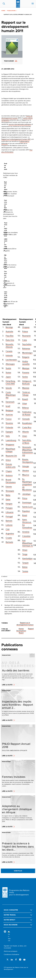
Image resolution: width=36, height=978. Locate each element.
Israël (8, 406)
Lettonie (9, 525)
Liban (24, 436)
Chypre (9, 471)
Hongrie (9, 503)
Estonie (9, 486)
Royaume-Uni (11, 455)
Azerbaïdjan (27, 558)
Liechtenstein (11, 359)
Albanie (25, 431)
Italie (8, 436)
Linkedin (12, 959)
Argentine (10, 533)
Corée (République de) (11, 395)
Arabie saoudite (26, 362)
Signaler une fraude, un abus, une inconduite (15, 947)
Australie (9, 331)
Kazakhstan (27, 423)
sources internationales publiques (20, 124)
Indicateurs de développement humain (5, 295)
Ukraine (25, 470)
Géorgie (25, 466)
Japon (8, 376)
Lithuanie (9, 512)
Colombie (26, 536)
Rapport (31, 629)
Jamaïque (26, 494)
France (9, 418)
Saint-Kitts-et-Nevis (26, 441)
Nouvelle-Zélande (10, 345)
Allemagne (10, 364)
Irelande (9, 355)
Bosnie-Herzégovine (27, 460)
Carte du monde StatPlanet (5, 203)
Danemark (10, 401)
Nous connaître (11, 910)
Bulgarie (25, 357)
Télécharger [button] (9, 61)
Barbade (9, 542)
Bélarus (25, 407)
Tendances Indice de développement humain (5, 226)
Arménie (25, 531)
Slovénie (9, 423)
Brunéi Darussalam (11, 481)
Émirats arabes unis (10, 465)
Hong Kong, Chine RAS (10, 382)
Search (4, 3)
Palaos (25, 331)
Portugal (9, 516)
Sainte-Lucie (27, 506)
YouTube (24, 959)
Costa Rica (26, 427)
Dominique (26, 502)
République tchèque (10, 450)
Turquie (25, 562)
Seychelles (26, 344)
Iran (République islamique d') (27, 543)
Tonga (24, 554)
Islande (9, 388)
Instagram (20, 959)
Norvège (9, 327)
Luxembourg (11, 440)
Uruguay (25, 327)
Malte (8, 495)
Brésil (24, 515)
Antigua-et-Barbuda (27, 382)
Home (3, 10)
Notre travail (10, 915)
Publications (11, 10)
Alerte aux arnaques (10, 951)
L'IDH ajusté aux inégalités (5, 242)
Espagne (9, 431)
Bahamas (26, 348)
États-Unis (10, 340)
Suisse (8, 372)
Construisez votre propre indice (5, 274)
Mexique (25, 368)
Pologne (9, 507)
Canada (9, 351)
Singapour (10, 444)
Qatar (8, 499)
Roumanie (26, 335)
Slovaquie (10, 490)
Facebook (16, 959)
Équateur (26, 511)
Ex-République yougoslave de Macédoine (27, 484)
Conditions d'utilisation (11, 954)
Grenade (26, 418)
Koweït (25, 399)
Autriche (9, 414)
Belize (24, 567)
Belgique (9, 410)
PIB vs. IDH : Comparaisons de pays (5, 258)
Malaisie (25, 388)
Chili (8, 529)
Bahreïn (9, 520)
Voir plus (18, 871)
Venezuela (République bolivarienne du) (27, 451)
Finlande (9, 427)
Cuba (24, 340)
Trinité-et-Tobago (26, 393)
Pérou (24, 498)
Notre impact (9, 920)
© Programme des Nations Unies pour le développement (16, 968)
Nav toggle (33, 3)
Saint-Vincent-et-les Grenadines (27, 523)
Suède (8, 368)
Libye (24, 403)
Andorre (9, 475)
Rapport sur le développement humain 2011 (15, 139)
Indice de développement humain (16, 117)
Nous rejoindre (10, 925)
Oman (24, 550)
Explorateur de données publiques (5, 185)
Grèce (8, 460)
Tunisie (25, 571)
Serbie (25, 376)
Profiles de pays (5, 166)
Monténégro (27, 352)
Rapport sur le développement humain (25, 624)
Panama (25, 372)
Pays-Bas (9, 335)
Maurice (25, 474)
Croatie (9, 537)
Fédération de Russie (26, 413)
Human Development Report (21, 631)
